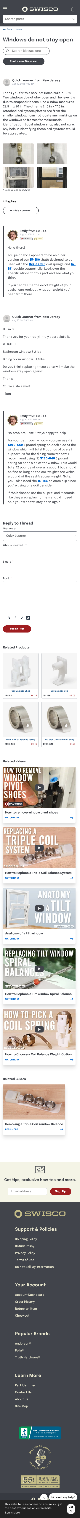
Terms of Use (24, 1260)
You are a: (9, 528)
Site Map (21, 1406)
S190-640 (47, 458)
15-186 (43, 481)
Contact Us (23, 1392)
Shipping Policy (26, 1239)
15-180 (35, 259)
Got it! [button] (71, 1509)
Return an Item (26, 1308)
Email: (7, 562)
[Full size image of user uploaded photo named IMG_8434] (18, 177)
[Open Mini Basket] (74, 9)
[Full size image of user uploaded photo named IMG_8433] (52, 153)
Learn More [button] (12, 1512)
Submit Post (17, 629)
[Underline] (21, 618)
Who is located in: (15, 545)
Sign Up (60, 1191)
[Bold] (8, 618)
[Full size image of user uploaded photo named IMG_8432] (18, 153)
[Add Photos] (28, 618)
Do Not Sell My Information (34, 1267)
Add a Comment (22, 211)
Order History (25, 1301)
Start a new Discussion (23, 61)
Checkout (22, 1315)
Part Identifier (25, 1385)
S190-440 (15, 445)
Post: (6, 578)
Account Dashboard (29, 1295)
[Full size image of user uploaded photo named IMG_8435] (52, 177)
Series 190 (37, 264)
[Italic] (15, 618)
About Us (21, 1399)
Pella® (19, 1350)
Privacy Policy (25, 1253)
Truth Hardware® (27, 1357)
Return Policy (24, 1246)
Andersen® (23, 1343)
